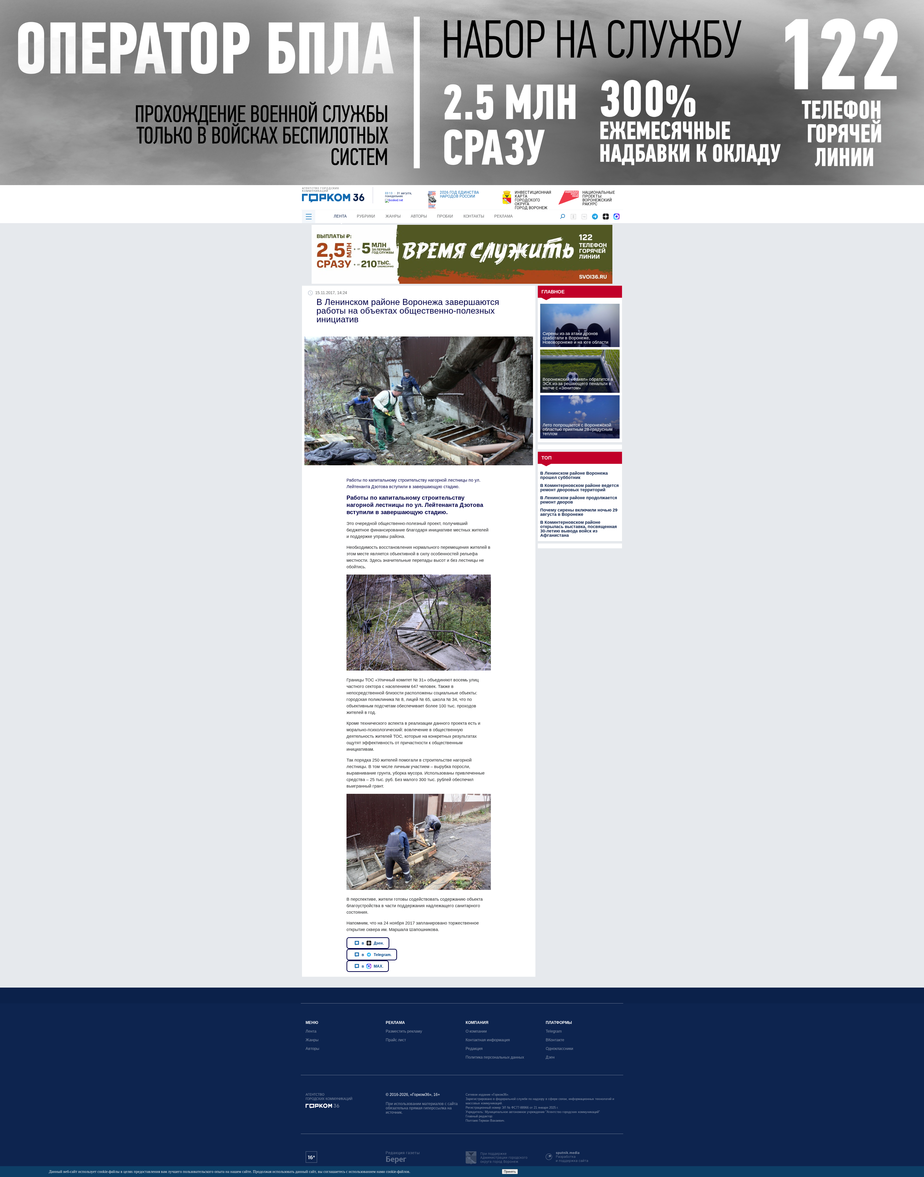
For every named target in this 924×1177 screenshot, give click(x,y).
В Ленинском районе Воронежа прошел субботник (574, 475)
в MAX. (372, 966)
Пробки (445, 216)
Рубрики (366, 216)
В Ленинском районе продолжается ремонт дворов (578, 500)
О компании (476, 1031)
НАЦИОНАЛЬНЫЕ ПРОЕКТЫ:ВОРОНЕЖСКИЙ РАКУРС (598, 198)
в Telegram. (376, 954)
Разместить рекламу (404, 1031)
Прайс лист (396, 1040)
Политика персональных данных (495, 1057)
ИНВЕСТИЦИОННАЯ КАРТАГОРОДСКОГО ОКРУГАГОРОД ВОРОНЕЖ (533, 200)
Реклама (503, 216)
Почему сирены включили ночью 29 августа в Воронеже (578, 512)
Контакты (473, 216)
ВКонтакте (555, 1040)
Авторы (419, 216)
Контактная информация (488, 1040)
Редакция (474, 1049)
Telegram (554, 1031)
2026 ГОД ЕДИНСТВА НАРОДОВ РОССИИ (459, 194)
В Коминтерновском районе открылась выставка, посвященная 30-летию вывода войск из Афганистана (578, 528)
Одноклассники (559, 1049)
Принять (510, 1171)
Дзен (550, 1057)
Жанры (393, 216)
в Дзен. (373, 943)
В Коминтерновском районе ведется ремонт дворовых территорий (579, 487)
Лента (340, 216)
